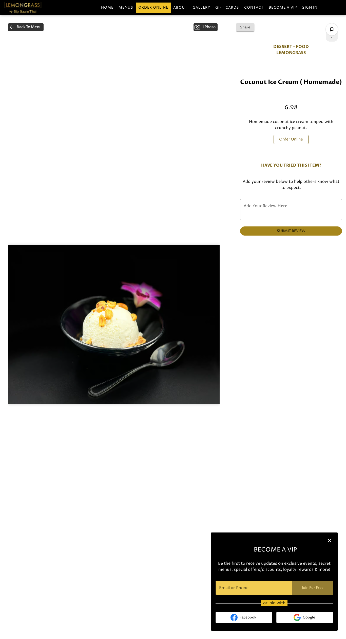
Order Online (153, 7)
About (180, 7)
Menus (126, 7)
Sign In (309, 7)
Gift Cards (227, 7)
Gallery (201, 7)
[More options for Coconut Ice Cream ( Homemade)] (332, 29)
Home (107, 7)
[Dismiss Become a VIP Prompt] (329, 541)
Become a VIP (283, 7)
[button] (26, 27)
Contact (254, 7)
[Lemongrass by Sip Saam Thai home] (27, 7)
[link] (291, 139)
